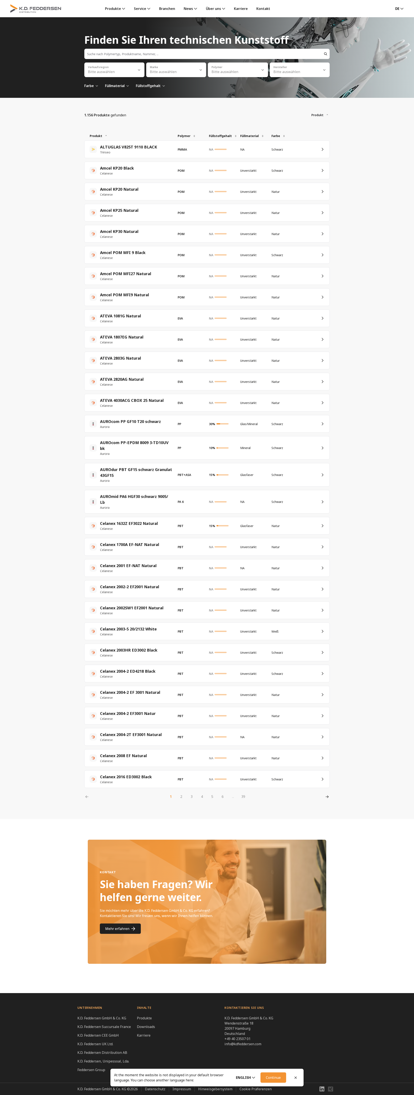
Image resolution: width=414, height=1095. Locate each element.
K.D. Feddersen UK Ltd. (95, 1044)
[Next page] (327, 796)
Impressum (181, 1089)
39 (243, 796)
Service (140, 8)
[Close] (295, 1077)
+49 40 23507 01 (237, 1038)
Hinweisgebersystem (215, 1089)
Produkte (113, 8)
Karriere (241, 8)
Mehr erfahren (117, 928)
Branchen (167, 8)
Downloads (146, 1026)
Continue (273, 1077)
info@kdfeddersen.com (242, 1044)
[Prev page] (86, 796)
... (233, 796)
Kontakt (263, 8)
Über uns (213, 8)
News (188, 8)
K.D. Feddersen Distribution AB (102, 1052)
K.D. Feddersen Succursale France (104, 1026)
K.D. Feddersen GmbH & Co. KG (101, 1018)
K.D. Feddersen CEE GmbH (98, 1035)
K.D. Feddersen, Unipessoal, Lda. (103, 1061)
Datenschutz (155, 1089)
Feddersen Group (91, 1069)
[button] (245, 1077)
